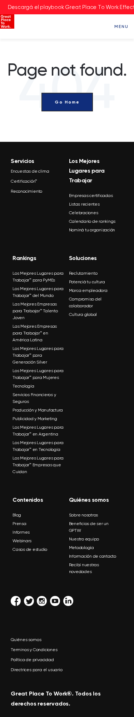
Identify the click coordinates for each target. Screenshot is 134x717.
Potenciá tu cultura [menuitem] (87, 281)
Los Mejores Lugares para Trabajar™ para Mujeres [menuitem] (38, 374)
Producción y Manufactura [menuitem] (38, 410)
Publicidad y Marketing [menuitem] (35, 418)
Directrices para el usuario (37, 669)
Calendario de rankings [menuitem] (92, 221)
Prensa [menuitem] (19, 523)
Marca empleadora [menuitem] (88, 290)
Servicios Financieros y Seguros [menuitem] (34, 398)
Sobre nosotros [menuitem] (83, 515)
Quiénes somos (26, 639)
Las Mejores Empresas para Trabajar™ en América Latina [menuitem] (35, 333)
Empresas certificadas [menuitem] (91, 195)
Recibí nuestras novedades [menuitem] (84, 568)
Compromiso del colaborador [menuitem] (85, 302)
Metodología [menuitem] (81, 547)
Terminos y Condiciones (34, 649)
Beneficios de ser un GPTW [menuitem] (89, 527)
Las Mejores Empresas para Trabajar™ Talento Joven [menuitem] (35, 311)
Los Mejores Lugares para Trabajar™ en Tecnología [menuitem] (38, 446)
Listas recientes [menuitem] (84, 204)
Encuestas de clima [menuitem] (30, 171)
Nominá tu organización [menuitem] (92, 229)
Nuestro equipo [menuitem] (84, 539)
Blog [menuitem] (17, 515)
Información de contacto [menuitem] (92, 556)
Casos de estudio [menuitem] (30, 549)
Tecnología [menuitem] (23, 386)
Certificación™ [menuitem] (24, 181)
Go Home (67, 102)
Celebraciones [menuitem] (83, 212)
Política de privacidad (32, 659)
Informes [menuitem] (21, 532)
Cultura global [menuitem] (83, 314)
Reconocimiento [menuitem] (26, 191)
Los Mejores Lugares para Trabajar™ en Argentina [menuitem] (38, 431)
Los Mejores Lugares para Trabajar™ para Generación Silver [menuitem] (38, 355)
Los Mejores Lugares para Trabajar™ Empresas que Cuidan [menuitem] (38, 465)
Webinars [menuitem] (22, 540)
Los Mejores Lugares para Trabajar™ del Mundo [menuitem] (38, 292)
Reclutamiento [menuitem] (83, 273)
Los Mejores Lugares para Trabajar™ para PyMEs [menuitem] (38, 277)
